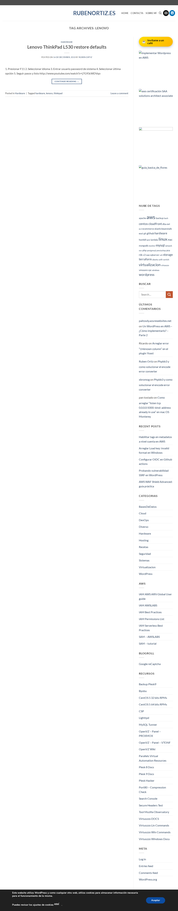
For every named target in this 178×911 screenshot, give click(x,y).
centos (143, 224)
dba (164, 223)
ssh (161, 255)
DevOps (144, 520)
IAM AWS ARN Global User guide (155, 596)
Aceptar (155, 900)
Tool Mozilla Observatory (154, 812)
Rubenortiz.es (89, 13)
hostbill (142, 240)
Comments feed (148, 872)
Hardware (66, 42)
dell (168, 224)
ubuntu (155, 259)
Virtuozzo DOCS (149, 818)
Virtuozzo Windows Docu (154, 839)
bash (166, 218)
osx (140, 250)
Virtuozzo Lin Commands (154, 825)
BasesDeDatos (148, 506)
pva (168, 250)
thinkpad (58, 93)
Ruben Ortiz (85, 57)
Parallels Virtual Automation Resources (152, 758)
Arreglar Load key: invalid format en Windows (154, 450)
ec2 (140, 229)
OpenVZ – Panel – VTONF (155, 742)
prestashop (161, 250)
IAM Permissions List (151, 619)
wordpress (146, 275)
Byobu (143, 691)
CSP (141, 711)
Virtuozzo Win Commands (155, 832)
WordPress (145, 573)
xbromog (144, 379)
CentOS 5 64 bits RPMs (153, 704)
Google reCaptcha (150, 664)
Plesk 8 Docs (146, 767)
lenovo (49, 93)
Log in (142, 859)
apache (142, 218)
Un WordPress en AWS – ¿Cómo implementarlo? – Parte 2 (155, 330)
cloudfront (155, 224)
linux (163, 238)
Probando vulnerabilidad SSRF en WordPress (154, 473)
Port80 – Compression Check (152, 789)
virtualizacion (150, 264)
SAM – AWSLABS (149, 636)
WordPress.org (148, 879)
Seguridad (145, 553)
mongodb (143, 245)
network (168, 246)
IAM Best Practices (150, 612)
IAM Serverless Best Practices (151, 628)
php (144, 250)
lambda (154, 240)
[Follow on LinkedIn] (172, 13)
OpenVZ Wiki (147, 749)
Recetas (143, 547)
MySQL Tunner (148, 724)
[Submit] (169, 294)
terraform (145, 259)
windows (155, 270)
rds (141, 254)
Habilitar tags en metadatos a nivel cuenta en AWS (155, 439)
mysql (160, 245)
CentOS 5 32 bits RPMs (153, 697)
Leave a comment (119, 93)
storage (168, 254)
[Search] (160, 13)
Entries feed (146, 866)
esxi (141, 233)
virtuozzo (165, 265)
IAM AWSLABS (148, 605)
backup (160, 218)
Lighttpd (144, 717)
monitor (152, 246)
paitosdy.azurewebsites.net (155, 320)
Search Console (148, 798)
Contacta (137, 13)
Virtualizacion (147, 567)
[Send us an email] (166, 13)
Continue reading (67, 81)
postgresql (151, 250)
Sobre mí (151, 13)
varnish (166, 259)
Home (124, 13)
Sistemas (144, 560)
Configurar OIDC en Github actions (155, 462)
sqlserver (154, 255)
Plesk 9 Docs (146, 774)
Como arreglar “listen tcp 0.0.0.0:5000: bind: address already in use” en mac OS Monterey (155, 407)
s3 (144, 254)
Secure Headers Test (151, 805)
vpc (150, 270)
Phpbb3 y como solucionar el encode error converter (154, 366)
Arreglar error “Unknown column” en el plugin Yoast (154, 348)
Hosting (143, 540)
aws (151, 217)
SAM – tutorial (147, 643)
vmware (143, 270)
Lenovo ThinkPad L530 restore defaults (66, 47)
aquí (56, 903)
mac (170, 239)
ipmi (148, 240)
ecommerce (148, 229)
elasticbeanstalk (163, 228)
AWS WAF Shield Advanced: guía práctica (155, 484)
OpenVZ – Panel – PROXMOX (150, 734)
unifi (160, 259)
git (145, 233)
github (150, 233)
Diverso (143, 526)
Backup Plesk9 (147, 684)
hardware (40, 93)
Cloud (142, 513)
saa (147, 254)
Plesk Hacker (146, 780)
